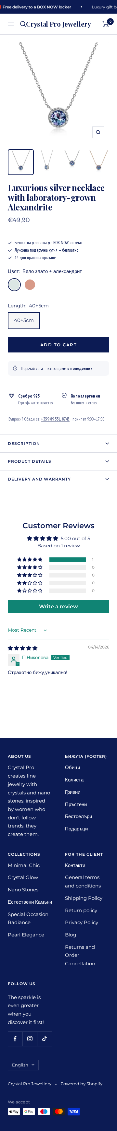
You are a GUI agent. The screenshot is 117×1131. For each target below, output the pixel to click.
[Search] (23, 24)
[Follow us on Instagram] (29, 1038)
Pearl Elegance (26, 935)
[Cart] (105, 24)
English (20, 1064)
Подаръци (76, 829)
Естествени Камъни (30, 902)
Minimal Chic (24, 865)
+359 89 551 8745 (55, 419)
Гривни (72, 792)
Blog (70, 935)
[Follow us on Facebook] (15, 1038)
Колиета (74, 780)
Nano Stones (23, 890)
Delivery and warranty (39, 479)
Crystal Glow (23, 877)
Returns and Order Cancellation (80, 955)
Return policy (81, 910)
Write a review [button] (58, 606)
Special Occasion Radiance (28, 918)
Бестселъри (78, 816)
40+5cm (24, 320)
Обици (72, 767)
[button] (30, 559)
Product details (29, 461)
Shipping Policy (83, 898)
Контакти (75, 865)
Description (24, 443)
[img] (22, 648)
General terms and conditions (83, 881)
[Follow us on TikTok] (44, 1038)
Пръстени (76, 804)
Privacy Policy (81, 922)
